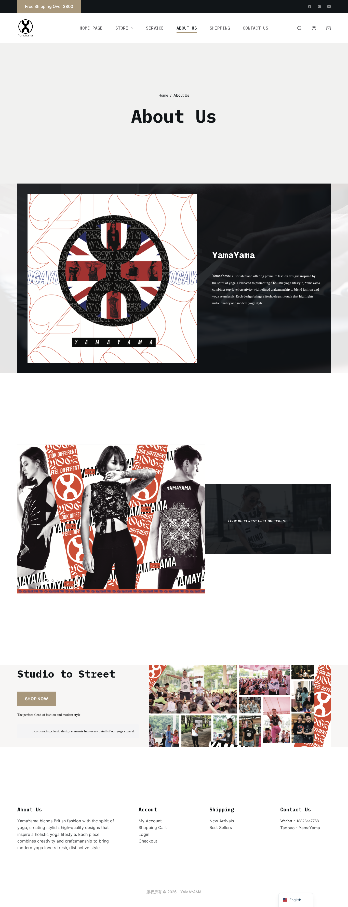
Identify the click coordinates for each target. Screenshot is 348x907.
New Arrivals (221, 820)
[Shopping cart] (328, 28)
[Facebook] (309, 6)
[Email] (329, 6)
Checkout (148, 841)
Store (121, 28)
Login (144, 834)
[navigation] (295, 900)
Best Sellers (220, 827)
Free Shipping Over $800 (49, 6)
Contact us (255, 28)
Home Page (91, 28)
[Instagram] (319, 6)
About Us (187, 28)
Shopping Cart (153, 827)
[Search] (299, 28)
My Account (150, 820)
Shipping (220, 28)
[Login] (314, 28)
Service (155, 28)
